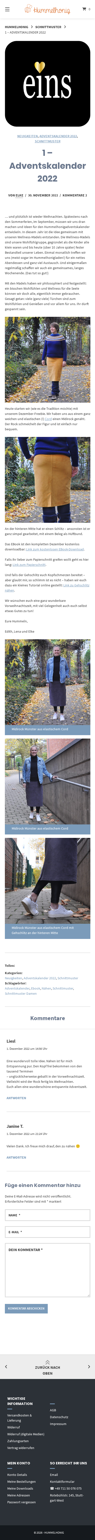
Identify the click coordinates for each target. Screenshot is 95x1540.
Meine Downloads (20, 1488)
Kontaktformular (62, 1481)
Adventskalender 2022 (58, 136)
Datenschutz (59, 1417)
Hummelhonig (16, 27)
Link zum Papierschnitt (29, 564)
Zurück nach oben (47, 1370)
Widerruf (13, 1427)
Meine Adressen (18, 1495)
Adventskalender (17, 988)
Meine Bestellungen (21, 1481)
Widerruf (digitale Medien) (25, 1434)
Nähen (46, 988)
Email (54, 1474)
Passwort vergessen (21, 1502)
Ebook (35, 988)
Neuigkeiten (27, 136)
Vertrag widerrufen (20, 1448)
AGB (53, 1410)
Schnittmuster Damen (21, 993)
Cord (48, 419)
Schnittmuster (48, 27)
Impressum (58, 1424)
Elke (19, 195)
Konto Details (17, 1474)
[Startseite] (47, 9)
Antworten (16, 1098)
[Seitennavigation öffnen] (13, 9)
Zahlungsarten (18, 1441)
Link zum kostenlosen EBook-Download (55, 549)
